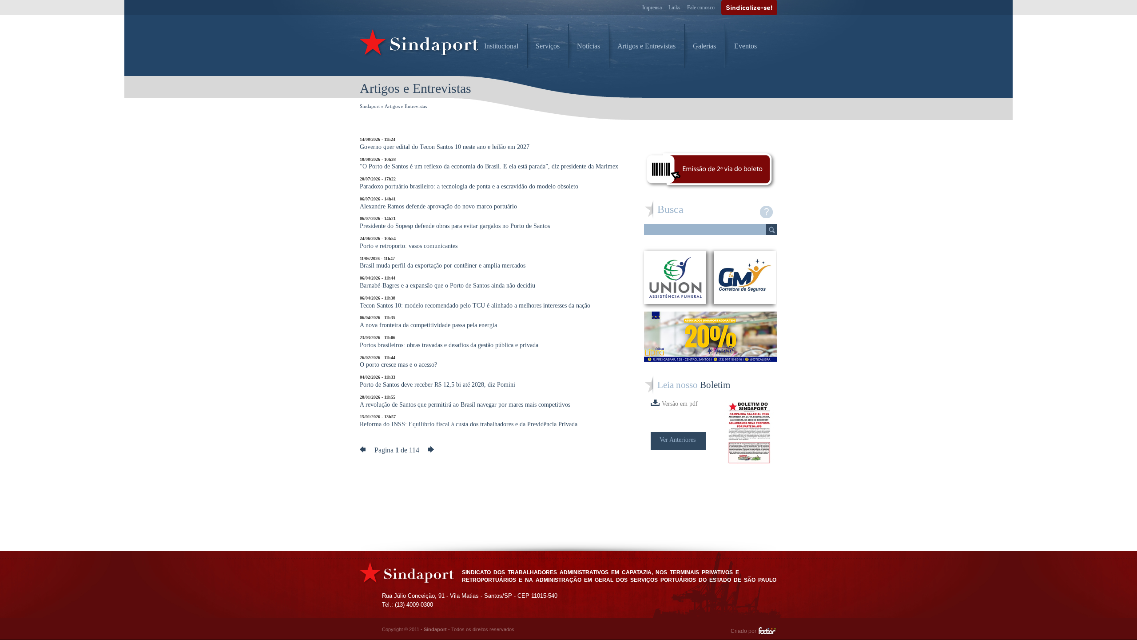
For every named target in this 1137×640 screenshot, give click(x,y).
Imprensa (652, 7)
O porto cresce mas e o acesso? (398, 361)
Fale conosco (701, 7)
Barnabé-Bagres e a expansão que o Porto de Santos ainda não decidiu (447, 282)
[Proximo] (431, 450)
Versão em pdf (680, 403)
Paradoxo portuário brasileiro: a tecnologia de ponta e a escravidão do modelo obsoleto (469, 183)
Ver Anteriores (678, 439)
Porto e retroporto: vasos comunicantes (408, 242)
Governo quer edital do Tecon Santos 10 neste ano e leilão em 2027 (444, 143)
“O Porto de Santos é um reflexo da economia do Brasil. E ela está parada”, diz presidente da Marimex (489, 163)
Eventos (745, 46)
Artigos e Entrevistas (646, 46)
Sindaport (370, 106)
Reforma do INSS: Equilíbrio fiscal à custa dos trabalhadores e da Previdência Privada (468, 421)
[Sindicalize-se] (749, 7)
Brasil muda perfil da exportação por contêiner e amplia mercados (442, 262)
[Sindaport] (420, 44)
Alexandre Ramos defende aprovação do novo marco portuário (438, 203)
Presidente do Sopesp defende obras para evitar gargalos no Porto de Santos (455, 222)
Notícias (588, 46)
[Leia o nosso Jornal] (750, 433)
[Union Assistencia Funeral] (675, 277)
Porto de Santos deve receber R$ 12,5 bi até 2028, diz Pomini (437, 381)
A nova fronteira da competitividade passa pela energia (428, 321)
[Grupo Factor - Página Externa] (767, 632)
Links (674, 7)
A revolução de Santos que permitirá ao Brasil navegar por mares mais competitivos (465, 401)
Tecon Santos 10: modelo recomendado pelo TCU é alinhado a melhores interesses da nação (475, 302)
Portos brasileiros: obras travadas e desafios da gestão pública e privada (449, 341)
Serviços (548, 46)
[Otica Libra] (710, 359)
